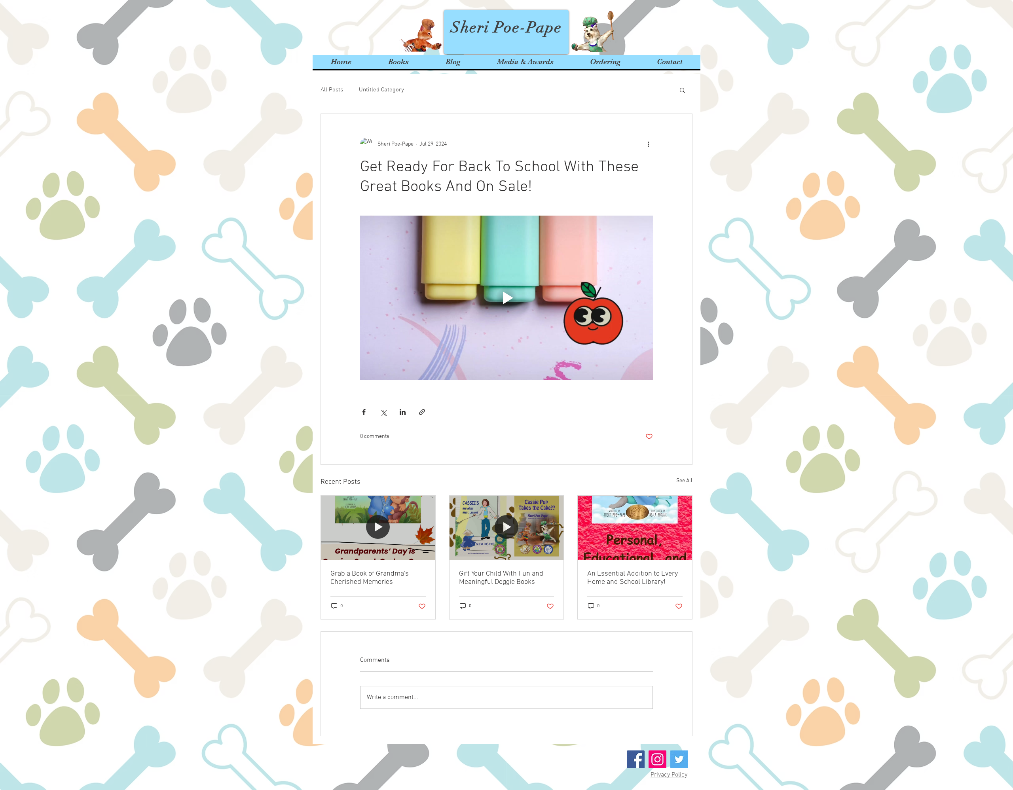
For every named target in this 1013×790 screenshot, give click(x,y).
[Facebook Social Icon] (636, 759)
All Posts (332, 89)
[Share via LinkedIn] (402, 412)
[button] (682, 90)
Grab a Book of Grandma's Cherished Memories (369, 578)
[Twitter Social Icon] (679, 759)
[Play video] (506, 298)
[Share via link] (422, 412)
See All (684, 480)
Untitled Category (381, 89)
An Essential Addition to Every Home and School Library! (632, 578)
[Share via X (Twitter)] (383, 412)
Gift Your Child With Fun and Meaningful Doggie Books (501, 578)
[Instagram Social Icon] (657, 759)
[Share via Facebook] (364, 412)
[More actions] (648, 144)
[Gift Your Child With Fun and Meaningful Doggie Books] (507, 528)
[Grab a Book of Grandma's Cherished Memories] (378, 528)
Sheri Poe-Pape (506, 27)
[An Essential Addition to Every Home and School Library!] (635, 528)
